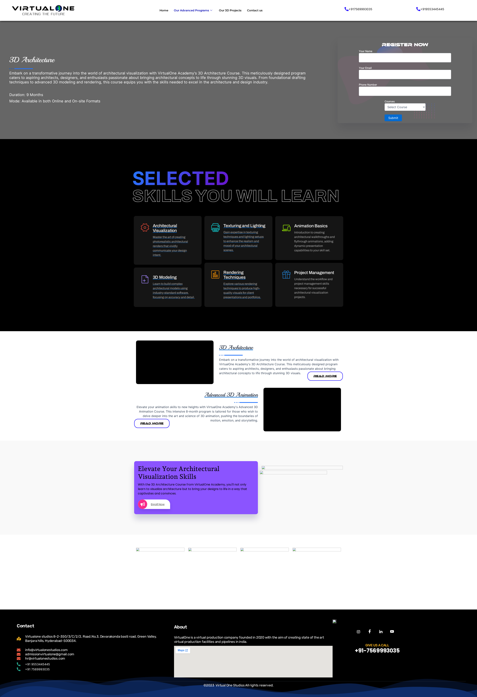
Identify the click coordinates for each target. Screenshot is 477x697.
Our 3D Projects (230, 10)
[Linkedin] (381, 631)
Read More (325, 376)
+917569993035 (360, 9)
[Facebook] (369, 631)
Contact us (255, 10)
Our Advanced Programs (191, 10)
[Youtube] (392, 631)
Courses (390, 101)
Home (163, 10)
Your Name (365, 51)
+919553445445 (432, 9)
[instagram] (358, 631)
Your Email (365, 67)
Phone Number (368, 84)
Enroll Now (158, 504)
